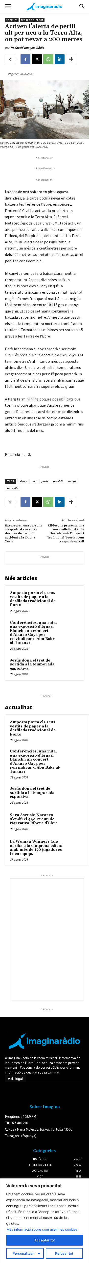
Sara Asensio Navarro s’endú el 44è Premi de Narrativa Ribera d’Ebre (34, 819)
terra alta (12, 488)
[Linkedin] (60, 59)
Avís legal (15, 1079)
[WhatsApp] (48, 59)
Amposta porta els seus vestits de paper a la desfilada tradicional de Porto (33, 599)
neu (33, 481)
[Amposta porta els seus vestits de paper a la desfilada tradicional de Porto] (70, 599)
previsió (58, 481)
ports (44, 481)
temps (72, 481)
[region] (44, 1220)
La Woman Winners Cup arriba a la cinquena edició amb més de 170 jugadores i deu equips (36, 847)
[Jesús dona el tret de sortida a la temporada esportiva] (70, 666)
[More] (71, 59)
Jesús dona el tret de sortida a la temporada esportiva (32, 664)
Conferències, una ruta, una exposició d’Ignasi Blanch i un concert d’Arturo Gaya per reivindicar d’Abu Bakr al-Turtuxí (33, 632)
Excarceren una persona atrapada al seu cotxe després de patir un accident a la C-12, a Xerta (23, 534)
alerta (22, 481)
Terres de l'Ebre (32, 20)
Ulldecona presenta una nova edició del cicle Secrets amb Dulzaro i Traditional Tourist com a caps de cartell (65, 534)
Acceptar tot (44, 1240)
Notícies (12, 20)
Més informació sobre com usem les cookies (41, 1229)
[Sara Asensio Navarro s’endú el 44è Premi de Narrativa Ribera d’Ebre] (74, 821)
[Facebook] (25, 59)
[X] (37, 59)
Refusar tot (64, 1253)
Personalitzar (23, 1253)
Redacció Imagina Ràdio (27, 48)
